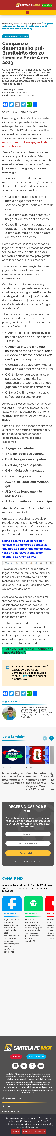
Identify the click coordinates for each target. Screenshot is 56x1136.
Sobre (6, 1106)
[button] (45, 738)
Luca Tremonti (31, 768)
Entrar (25, 675)
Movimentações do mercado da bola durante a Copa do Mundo (13, 777)
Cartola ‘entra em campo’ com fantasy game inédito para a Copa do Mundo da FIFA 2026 (37, 781)
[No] (52, 1125)
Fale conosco (36, 1056)
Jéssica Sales (7, 768)
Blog (11, 23)
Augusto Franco (16, 90)
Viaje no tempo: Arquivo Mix (27, 23)
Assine (16, 1056)
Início (4, 23)
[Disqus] (28, 999)
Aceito (16, 1131)
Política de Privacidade (34, 1131)
